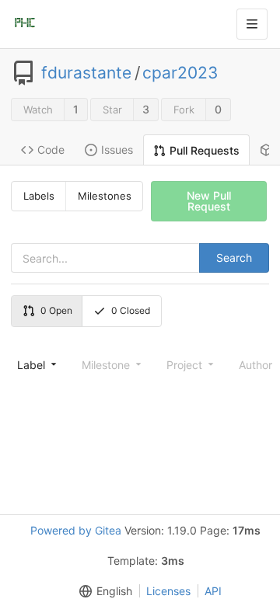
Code (51, 149)
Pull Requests (205, 150)
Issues (117, 149)
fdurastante (86, 73)
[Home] (25, 24)
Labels (38, 196)
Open (56, 310)
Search (234, 257)
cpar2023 (180, 73)
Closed (130, 310)
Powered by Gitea (75, 530)
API (213, 590)
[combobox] (35, 364)
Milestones (104, 196)
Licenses (168, 590)
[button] (102, 591)
